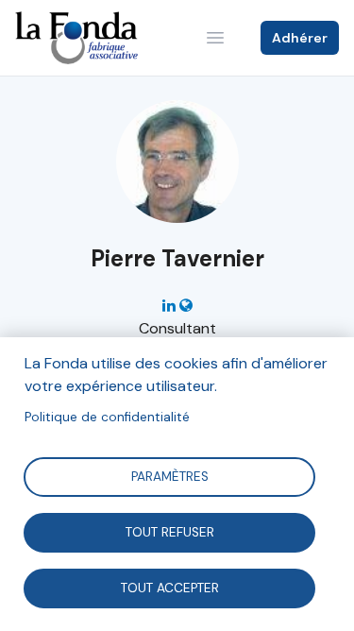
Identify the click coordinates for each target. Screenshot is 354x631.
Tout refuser (169, 531)
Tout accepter (169, 587)
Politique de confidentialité (107, 417)
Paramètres (169, 476)
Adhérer (300, 37)
